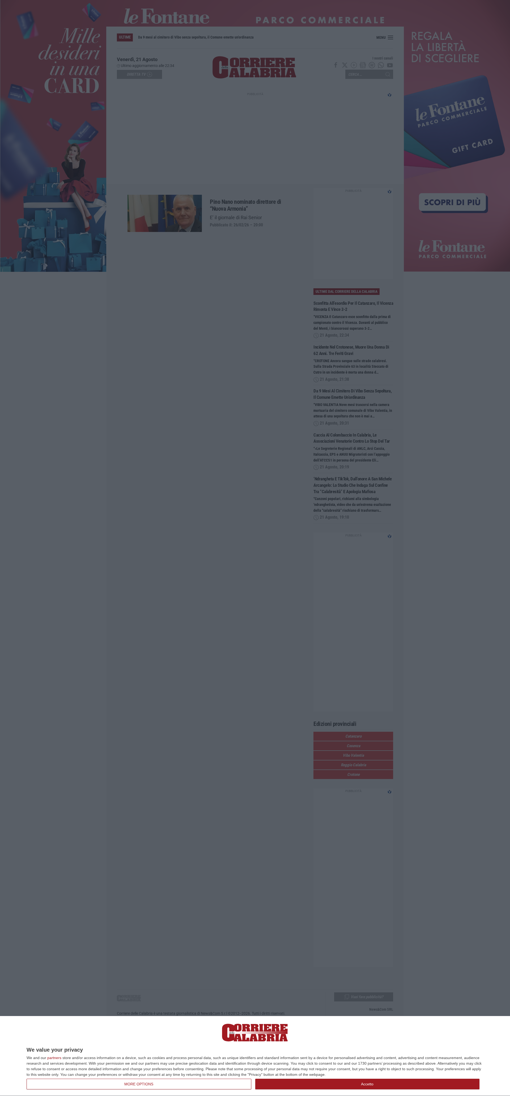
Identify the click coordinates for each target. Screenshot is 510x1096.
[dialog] (255, 1056)
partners (54, 1058)
